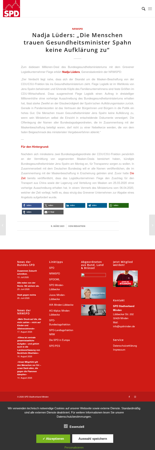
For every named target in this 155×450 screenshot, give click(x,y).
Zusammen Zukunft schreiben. (27, 272)
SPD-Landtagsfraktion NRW (61, 332)
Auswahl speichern (92, 438)
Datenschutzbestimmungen (74, 416)
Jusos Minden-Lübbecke (57, 297)
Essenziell (77, 426)
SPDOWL (54, 279)
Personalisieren (74, 447)
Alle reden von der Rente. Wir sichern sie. (28, 284)
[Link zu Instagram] (135, 396)
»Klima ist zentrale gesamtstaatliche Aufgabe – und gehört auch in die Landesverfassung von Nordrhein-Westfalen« (28, 345)
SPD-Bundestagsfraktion (59, 322)
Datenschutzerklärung (125, 345)
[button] (32, 205)
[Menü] (150, 8)
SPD (51, 268)
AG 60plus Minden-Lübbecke (59, 312)
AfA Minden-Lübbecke (61, 304)
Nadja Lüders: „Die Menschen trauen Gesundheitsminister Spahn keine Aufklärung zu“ (78, 42)
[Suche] (141, 8)
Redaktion (79, 226)
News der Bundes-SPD (26, 263)
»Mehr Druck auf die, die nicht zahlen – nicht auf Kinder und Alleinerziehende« (29, 324)
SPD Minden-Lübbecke (56, 287)
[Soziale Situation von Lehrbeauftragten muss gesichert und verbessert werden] (3, 225)
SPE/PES (54, 346)
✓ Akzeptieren (53, 438)
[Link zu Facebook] (129, 396)
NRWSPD (77, 28)
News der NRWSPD (24, 312)
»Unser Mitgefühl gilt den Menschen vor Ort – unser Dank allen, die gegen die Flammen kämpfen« (29, 368)
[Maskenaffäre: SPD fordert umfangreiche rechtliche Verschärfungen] (152, 225)
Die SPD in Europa (59, 340)
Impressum (119, 349)
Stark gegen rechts (26, 294)
